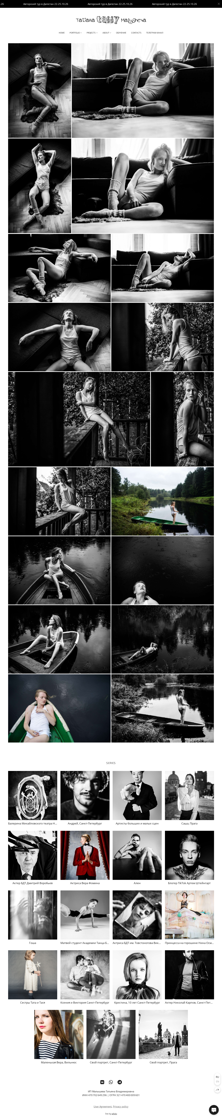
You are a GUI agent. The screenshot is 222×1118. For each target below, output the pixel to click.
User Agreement (103, 1106)
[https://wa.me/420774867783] (111, 1082)
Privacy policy (120, 1106)
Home (62, 32)
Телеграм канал (154, 32)
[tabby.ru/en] (111, 20)
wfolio (114, 1113)
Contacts (136, 32)
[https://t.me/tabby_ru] (120, 1082)
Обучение (121, 32)
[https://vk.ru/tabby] (102, 1082)
